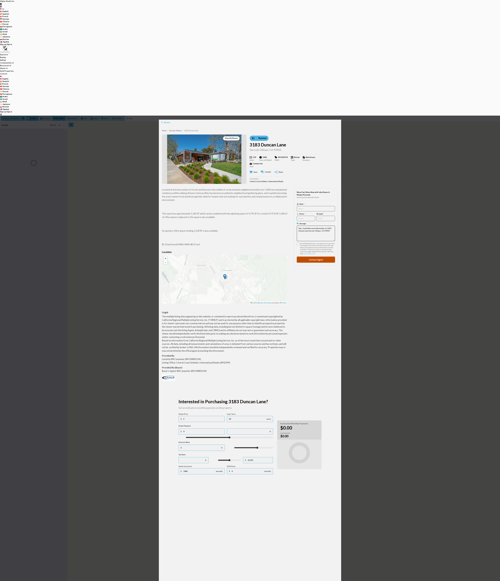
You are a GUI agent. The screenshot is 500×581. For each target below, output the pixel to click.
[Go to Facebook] (1, 4)
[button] (224, 276)
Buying (3, 57)
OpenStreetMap (265, 303)
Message (302, 223)
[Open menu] (1, 114)
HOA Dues (231, 466)
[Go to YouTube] (1, 6)
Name (302, 204)
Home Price (183, 414)
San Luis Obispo (175, 131)
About (2, 68)
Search (3, 54)
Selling (3, 60)
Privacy (311, 254)
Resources (4, 65)
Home (164, 131)
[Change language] (2, 9)
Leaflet (254, 303)
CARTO (284, 303)
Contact (3, 74)
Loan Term (231, 414)
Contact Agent (316, 259)
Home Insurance (185, 466)
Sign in (9, 44)
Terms (306, 254)
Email (321, 214)
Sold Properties (7, 71)
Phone (302, 214)
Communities (6, 63)
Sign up (3, 44)
